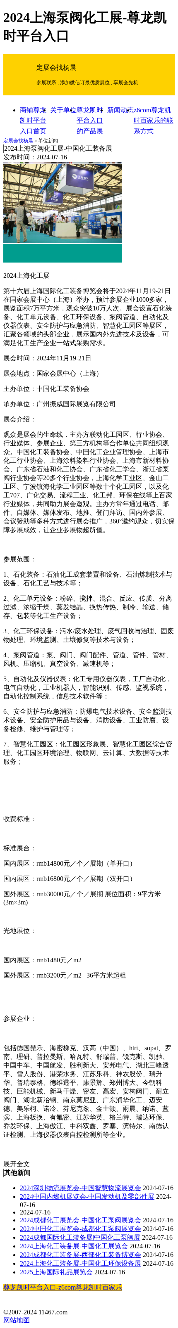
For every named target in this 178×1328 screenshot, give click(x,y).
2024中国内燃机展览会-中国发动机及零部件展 (87, 1196)
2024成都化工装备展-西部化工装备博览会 (80, 1254)
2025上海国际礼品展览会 (56, 1272)
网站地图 (16, 1319)
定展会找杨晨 (18, 141)
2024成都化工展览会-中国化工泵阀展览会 (80, 1220)
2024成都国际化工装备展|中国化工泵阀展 (80, 1237)
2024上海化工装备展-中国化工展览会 (74, 1246)
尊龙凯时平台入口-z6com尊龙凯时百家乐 (62, 1287)
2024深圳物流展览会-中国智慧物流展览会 (80, 1187)
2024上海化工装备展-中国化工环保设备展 (80, 1263)
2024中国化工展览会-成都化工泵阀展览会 (80, 1228)
